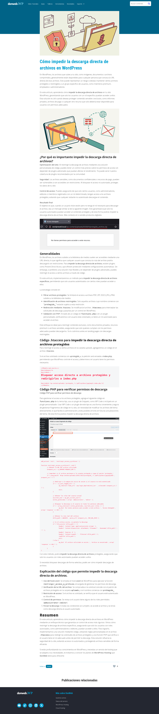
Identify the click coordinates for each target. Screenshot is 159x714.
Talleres (50, 4)
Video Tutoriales (33, 4)
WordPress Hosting (62, 705)
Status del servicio (62, 701)
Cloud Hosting (60, 708)
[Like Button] (114, 666)
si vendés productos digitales (90, 215)
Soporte (79, 4)
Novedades (70, 4)
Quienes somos (61, 698)
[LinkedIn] (36, 705)
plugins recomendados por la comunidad (68, 174)
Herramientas (59, 4)
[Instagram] (30, 705)
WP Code (99, 401)
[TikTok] (25, 705)
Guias (43, 4)
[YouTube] (19, 705)
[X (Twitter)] (41, 705)
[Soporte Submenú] (83, 4)
